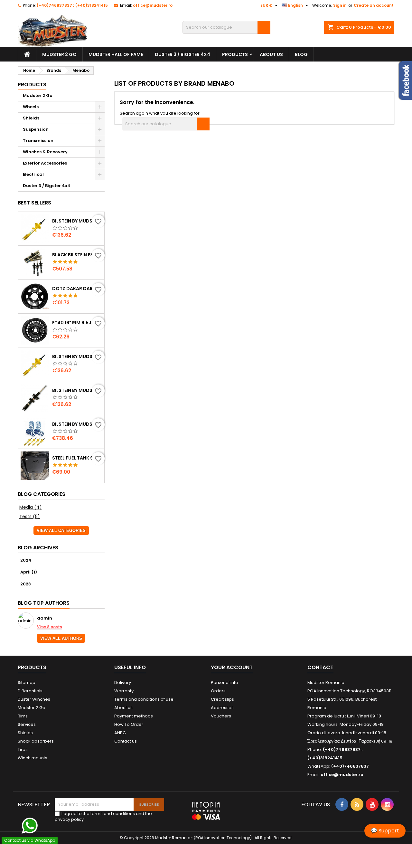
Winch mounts (32, 758)
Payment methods (133, 716)
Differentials (30, 691)
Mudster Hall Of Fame (116, 54)
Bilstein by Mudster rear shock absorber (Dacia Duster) (77, 220)
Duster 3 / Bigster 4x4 (182, 54)
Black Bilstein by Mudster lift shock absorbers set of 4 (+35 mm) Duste (77, 254)
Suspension (36, 129)
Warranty (124, 691)
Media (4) (30, 507)
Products (235, 54)
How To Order (128, 724)
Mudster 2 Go (59, 54)
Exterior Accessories (45, 163)
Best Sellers (34, 202)
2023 (25, 584)
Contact (320, 667)
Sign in (340, 5)
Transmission (38, 141)
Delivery (122, 682)
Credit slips (222, 699)
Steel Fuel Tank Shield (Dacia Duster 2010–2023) (77, 457)
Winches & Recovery (45, 152)
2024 (26, 560)
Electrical (33, 174)
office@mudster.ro (153, 5)
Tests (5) (29, 516)
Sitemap (26, 682)
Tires (23, 749)
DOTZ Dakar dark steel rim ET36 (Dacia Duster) (77, 288)
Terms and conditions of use (143, 699)
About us (271, 54)
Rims (23, 716)
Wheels (31, 107)
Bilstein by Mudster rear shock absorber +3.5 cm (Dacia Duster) (77, 390)
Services (27, 724)
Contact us (125, 741)
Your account (232, 667)
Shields (31, 118)
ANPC (120, 733)
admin (44, 618)
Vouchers (221, 716)
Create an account (374, 5)
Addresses (222, 708)
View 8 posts (49, 627)
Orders (218, 691)
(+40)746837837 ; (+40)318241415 (72, 5)
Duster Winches (34, 699)
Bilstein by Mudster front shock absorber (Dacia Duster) (77, 356)
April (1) (28, 572)
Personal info (224, 682)
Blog (301, 54)
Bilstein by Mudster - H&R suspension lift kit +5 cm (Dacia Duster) (77, 424)
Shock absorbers (36, 741)
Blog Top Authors (44, 603)
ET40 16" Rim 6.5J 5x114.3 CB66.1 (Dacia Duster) (77, 322)
